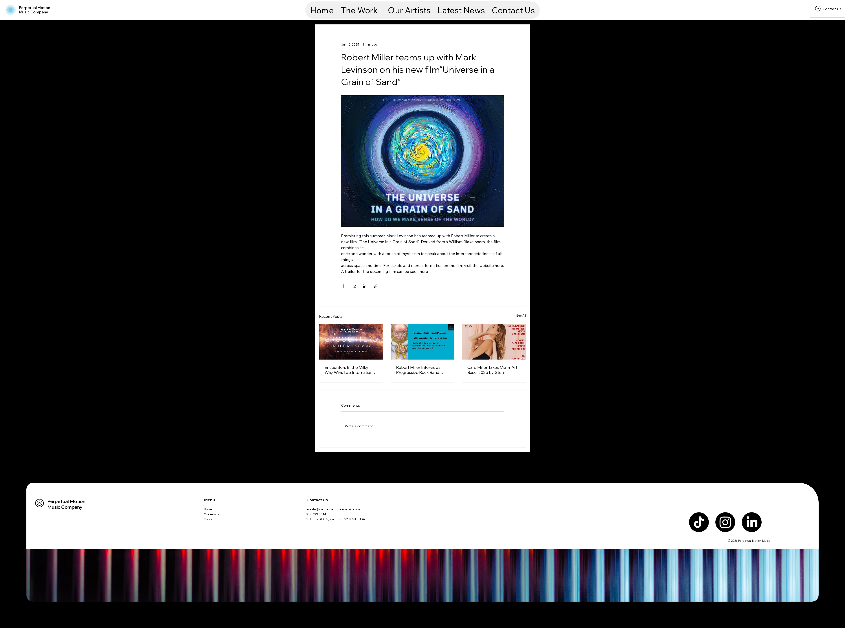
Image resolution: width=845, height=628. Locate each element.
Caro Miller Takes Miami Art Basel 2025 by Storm (492, 370)
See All (521, 316)
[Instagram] (725, 522)
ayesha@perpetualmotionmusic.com (333, 509)
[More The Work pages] (380, 10)
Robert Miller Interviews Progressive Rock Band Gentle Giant (418, 370)
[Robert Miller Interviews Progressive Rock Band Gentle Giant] (422, 342)
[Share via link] (375, 286)
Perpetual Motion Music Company (34, 9)
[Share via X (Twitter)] (354, 286)
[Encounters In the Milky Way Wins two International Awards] (351, 342)
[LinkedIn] (752, 522)
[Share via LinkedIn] (365, 286)
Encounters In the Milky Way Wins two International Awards (350, 370)
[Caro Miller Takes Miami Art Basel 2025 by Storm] (494, 342)
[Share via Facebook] (343, 286)
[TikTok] (699, 522)
